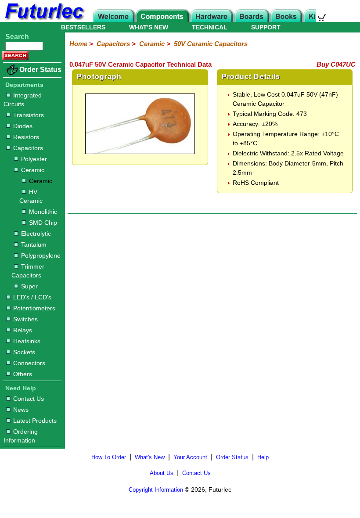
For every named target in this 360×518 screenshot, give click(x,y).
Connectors (29, 363)
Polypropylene (41, 255)
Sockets (24, 352)
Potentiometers (34, 308)
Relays (22, 330)
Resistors (26, 136)
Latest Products (35, 420)
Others (22, 374)
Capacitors (28, 147)
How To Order (108, 457)
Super (29, 286)
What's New (150, 457)
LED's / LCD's (32, 297)
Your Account (190, 457)
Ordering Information (21, 436)
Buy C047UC (336, 64)
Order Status (40, 69)
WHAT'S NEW (148, 27)
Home (78, 43)
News (21, 409)
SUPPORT (266, 27)
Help (263, 457)
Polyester (34, 158)
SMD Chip (43, 222)
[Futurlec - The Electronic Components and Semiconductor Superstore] (44, 19)
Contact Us (28, 398)
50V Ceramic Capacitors (211, 43)
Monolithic (43, 211)
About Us (161, 473)
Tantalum (34, 244)
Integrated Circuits (23, 100)
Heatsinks (26, 341)
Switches (25, 319)
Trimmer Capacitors (27, 271)
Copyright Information (156, 489)
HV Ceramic (31, 196)
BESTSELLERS (83, 27)
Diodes (22, 126)
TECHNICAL (209, 27)
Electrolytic (36, 233)
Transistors (28, 115)
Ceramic (32, 169)
